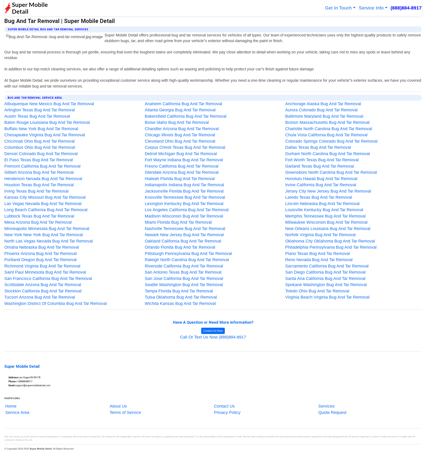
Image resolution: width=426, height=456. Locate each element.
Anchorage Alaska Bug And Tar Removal (323, 103)
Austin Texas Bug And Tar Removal (37, 116)
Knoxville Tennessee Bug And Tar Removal (185, 197)
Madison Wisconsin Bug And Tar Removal (184, 216)
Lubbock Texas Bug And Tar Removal (39, 216)
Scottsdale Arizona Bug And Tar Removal (42, 284)
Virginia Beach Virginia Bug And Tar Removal (327, 297)
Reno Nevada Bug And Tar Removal (319, 259)
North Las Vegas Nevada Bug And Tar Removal (48, 241)
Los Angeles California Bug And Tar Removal (187, 209)
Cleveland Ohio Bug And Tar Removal (180, 141)
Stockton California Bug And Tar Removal (43, 291)
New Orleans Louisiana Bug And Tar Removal (327, 228)
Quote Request (332, 412)
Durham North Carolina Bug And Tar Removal (327, 153)
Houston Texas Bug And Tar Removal (39, 184)
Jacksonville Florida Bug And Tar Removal (184, 191)
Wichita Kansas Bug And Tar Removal (180, 303)
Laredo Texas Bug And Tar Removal (318, 197)
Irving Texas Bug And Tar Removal (36, 191)
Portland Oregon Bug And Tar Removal (40, 259)
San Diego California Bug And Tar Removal (325, 272)
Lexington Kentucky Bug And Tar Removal (184, 203)
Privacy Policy (227, 412)
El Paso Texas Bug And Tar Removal (38, 159)
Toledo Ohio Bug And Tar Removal (317, 291)
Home (10, 406)
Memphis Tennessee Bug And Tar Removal (325, 216)
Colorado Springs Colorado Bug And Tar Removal (331, 141)
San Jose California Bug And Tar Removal (184, 278)
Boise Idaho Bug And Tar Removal (177, 122)
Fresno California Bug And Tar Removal (181, 166)
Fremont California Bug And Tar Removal (42, 166)
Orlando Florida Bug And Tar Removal (180, 247)
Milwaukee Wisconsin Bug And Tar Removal (326, 222)
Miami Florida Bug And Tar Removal (178, 222)
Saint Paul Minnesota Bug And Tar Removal (45, 272)
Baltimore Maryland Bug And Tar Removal (324, 116)
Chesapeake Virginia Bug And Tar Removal (44, 134)
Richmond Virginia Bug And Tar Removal (42, 266)
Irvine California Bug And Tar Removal (320, 184)
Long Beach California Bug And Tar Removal (46, 209)
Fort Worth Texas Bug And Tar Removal (322, 159)
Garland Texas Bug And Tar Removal (319, 166)
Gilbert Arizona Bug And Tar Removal (39, 172)
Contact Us (224, 406)
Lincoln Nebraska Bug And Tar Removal (322, 203)
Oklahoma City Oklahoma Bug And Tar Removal (330, 241)
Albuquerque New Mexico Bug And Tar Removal (49, 103)
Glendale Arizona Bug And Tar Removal (182, 172)
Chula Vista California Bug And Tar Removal (326, 134)
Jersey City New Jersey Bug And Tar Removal (328, 191)
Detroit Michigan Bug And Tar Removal (181, 153)
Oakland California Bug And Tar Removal (183, 241)
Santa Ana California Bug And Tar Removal (325, 278)
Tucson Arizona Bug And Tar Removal (39, 297)
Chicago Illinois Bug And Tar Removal (180, 134)
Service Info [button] (371, 7)
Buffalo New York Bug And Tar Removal (41, 128)
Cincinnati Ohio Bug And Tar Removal (39, 141)
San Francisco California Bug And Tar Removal (48, 278)
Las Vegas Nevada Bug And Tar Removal (43, 203)
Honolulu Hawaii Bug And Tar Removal (321, 178)
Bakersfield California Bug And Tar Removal (185, 116)
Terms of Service (125, 412)
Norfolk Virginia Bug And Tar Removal (320, 234)
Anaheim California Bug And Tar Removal (183, 103)
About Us (118, 406)
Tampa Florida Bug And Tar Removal (179, 291)
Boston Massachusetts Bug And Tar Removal (327, 122)
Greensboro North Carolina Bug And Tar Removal (331, 172)
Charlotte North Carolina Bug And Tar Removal (328, 128)
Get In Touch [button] (338, 7)
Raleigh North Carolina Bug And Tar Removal (187, 259)
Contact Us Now (213, 330)
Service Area (17, 412)
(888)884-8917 (406, 7)
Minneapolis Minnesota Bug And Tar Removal (46, 228)
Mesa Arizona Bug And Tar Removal (38, 222)
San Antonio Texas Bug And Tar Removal (183, 272)
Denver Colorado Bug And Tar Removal (41, 153)
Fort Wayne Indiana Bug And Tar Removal (184, 159)
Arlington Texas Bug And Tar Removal (39, 110)
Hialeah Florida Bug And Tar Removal (180, 178)
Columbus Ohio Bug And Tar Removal (39, 147)
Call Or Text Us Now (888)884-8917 (213, 337)
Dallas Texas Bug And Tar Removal (318, 147)
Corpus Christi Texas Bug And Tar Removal (185, 147)
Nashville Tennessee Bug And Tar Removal (185, 228)
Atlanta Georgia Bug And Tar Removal (180, 110)
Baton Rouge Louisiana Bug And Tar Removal (47, 122)
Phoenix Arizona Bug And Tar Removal (40, 253)
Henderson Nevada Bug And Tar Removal (43, 178)
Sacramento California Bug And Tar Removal (327, 266)
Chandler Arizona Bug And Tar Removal (182, 128)
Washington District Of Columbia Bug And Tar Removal (55, 303)
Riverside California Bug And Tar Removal (184, 266)
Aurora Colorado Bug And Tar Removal (321, 110)
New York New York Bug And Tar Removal (43, 234)
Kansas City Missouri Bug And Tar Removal (45, 197)
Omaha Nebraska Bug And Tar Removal (41, 247)
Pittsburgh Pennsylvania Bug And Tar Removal (188, 253)
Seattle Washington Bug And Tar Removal (184, 284)
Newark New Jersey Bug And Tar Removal (184, 234)
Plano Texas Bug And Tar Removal (317, 253)
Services (326, 406)
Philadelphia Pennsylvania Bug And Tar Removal (331, 247)
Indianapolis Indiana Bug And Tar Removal (184, 184)
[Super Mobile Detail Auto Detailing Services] (26, 8)
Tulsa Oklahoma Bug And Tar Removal (181, 297)
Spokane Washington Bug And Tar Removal (326, 284)
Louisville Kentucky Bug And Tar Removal (324, 209)
